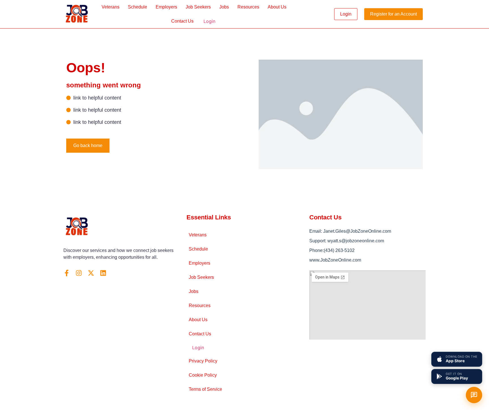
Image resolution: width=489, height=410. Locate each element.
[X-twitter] (91, 273)
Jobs (224, 7)
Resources (248, 7)
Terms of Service (205, 389)
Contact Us (182, 21)
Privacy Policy (203, 361)
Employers (166, 7)
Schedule (137, 7)
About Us (277, 7)
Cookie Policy (203, 375)
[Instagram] (79, 273)
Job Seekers (198, 7)
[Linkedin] (103, 273)
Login (209, 21)
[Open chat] (474, 395)
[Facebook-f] (66, 273)
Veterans (110, 7)
